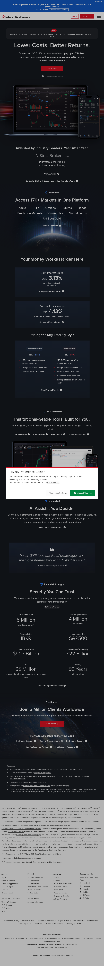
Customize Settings (58, 493)
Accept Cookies (84, 493)
